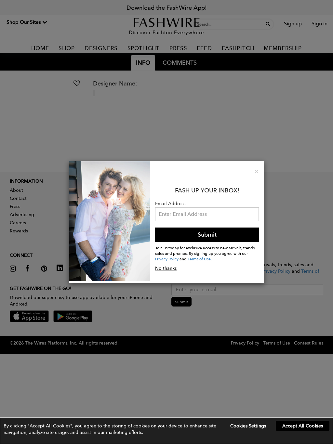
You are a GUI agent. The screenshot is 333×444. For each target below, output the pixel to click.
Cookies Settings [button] (248, 426)
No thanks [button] (166, 268)
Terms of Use (199, 258)
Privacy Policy (167, 258)
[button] (166, 430)
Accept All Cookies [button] (302, 426)
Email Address (170, 203)
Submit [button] (207, 234)
